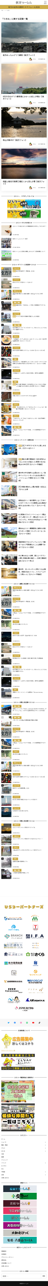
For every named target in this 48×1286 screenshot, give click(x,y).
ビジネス (3, 1166)
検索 (44, 1276)
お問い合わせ (5, 1178)
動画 (2, 1157)
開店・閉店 (4, 1145)
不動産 (3, 1172)
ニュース (3, 1142)
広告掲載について (6, 1263)
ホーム (3, 1139)
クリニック (4, 1160)
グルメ (3, 1148)
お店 (2, 1154)
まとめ (3, 1151)
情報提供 (3, 1251)
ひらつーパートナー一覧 (8, 1050)
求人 (2, 1169)
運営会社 (3, 1260)
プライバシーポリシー (7, 1257)
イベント (3, 1163)
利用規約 (3, 1254)
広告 (2, 1175)
